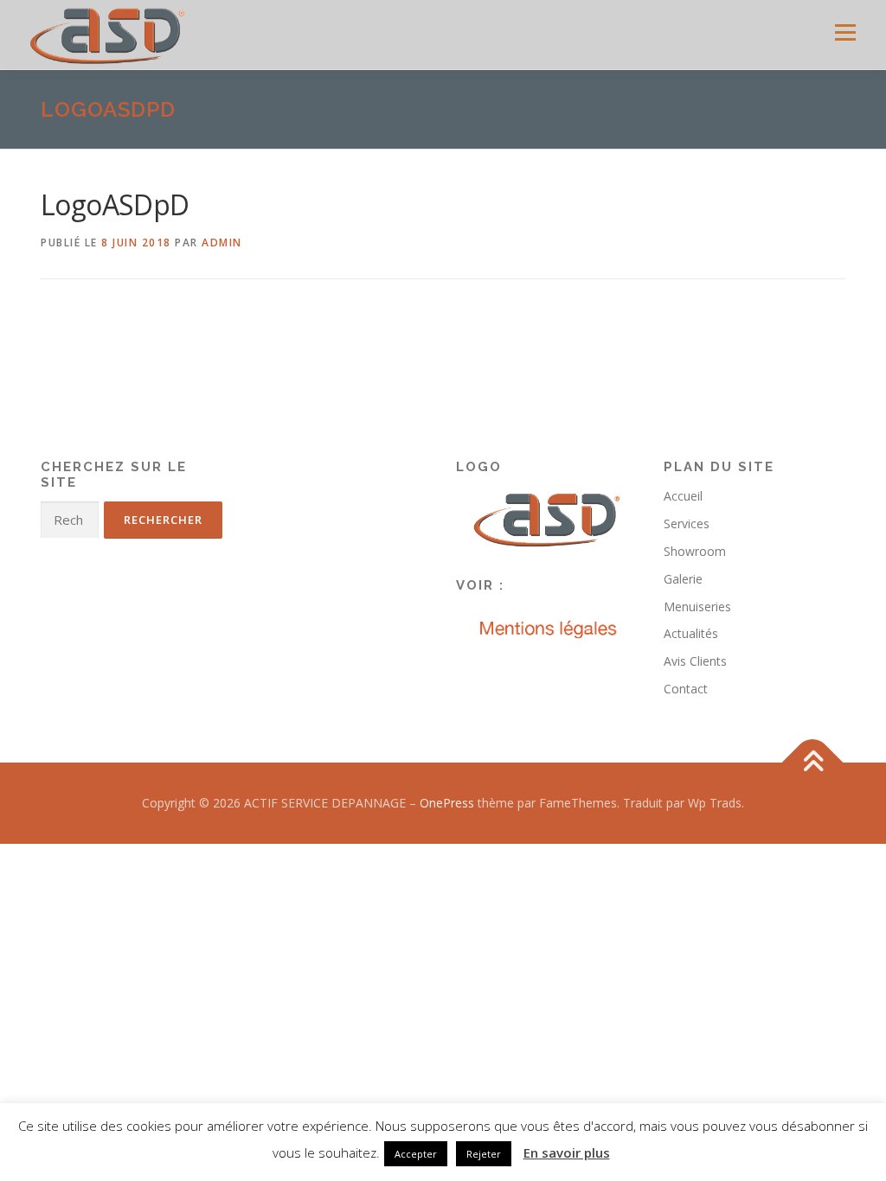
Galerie (683, 579)
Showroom (695, 551)
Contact (686, 688)
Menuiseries (697, 606)
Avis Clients (695, 661)
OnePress (447, 803)
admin (222, 242)
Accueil (683, 496)
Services (686, 523)
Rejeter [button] (483, 1153)
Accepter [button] (416, 1153)
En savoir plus (566, 1152)
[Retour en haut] (813, 762)
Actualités (691, 633)
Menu (845, 32)
